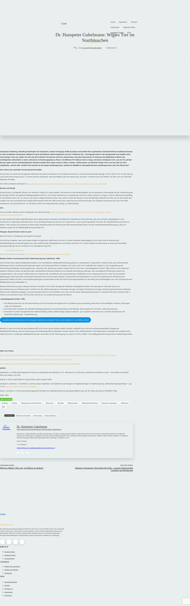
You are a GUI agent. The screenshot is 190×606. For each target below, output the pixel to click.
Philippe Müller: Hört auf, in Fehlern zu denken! (21, 468)
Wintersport (125, 403)
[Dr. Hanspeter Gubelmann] (76, 48)
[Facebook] (17, 453)
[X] (15, 541)
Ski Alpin (60, 403)
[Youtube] (21, 541)
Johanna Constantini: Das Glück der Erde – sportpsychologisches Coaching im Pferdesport (104, 469)
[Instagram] (8, 541)
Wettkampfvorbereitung (90, 403)
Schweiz (14, 403)
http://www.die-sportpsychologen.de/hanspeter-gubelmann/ (39, 429)
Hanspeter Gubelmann (109, 403)
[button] (113, 36)
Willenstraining (73, 403)
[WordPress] (27, 453)
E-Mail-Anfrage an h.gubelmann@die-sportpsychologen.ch (36, 448)
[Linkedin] (22, 453)
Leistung (5, 403)
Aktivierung (49, 403)
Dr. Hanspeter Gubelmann (91, 48)
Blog (3, 406)
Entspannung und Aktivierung (31, 403)
